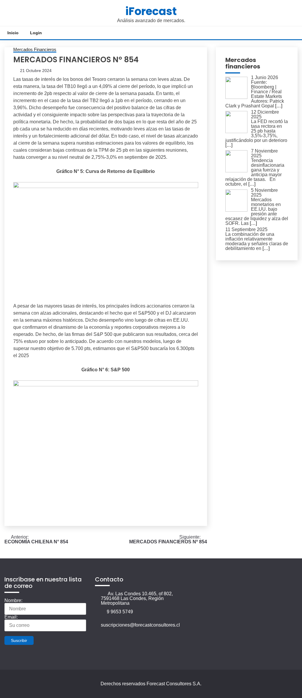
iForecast (151, 11)
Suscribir (19, 640)
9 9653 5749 (120, 611)
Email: (11, 616)
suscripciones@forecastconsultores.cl (140, 624)
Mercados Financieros (34, 49)
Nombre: (13, 600)
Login (36, 33)
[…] (278, 105)
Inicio (13, 33)
